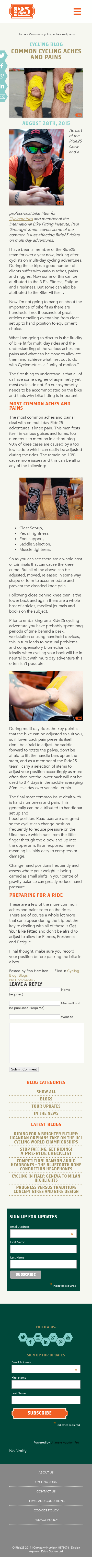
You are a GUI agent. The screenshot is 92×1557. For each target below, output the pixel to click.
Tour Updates (46, 1106)
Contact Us (46, 1491)
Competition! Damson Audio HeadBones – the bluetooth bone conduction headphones (46, 1165)
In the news (46, 1114)
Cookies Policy (46, 1510)
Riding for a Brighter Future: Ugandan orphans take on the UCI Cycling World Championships (46, 1138)
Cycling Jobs (46, 1482)
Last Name (17, 1257)
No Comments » (22, 980)
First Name (17, 1242)
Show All (46, 1092)
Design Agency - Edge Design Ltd (54, 1549)
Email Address (41, 1226)
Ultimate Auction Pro (65, 1442)
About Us (46, 1472)
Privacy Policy (46, 1520)
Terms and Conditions (46, 1501)
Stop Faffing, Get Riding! (46, 1152)
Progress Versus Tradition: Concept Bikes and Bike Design (46, 1190)
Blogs (23, 975)
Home (22, 34)
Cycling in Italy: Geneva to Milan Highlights (46, 1178)
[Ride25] (22, 17)
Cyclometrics (21, 218)
